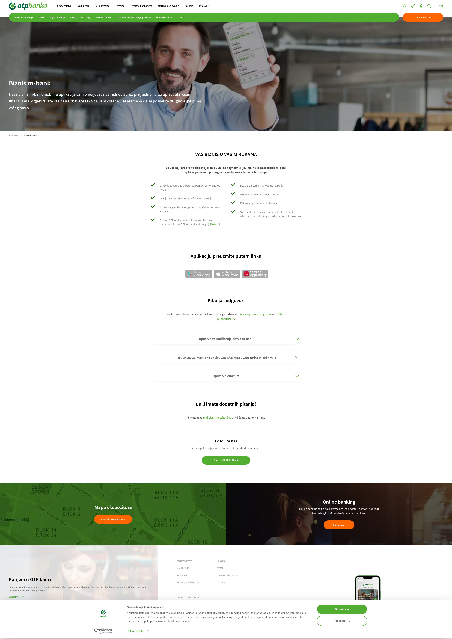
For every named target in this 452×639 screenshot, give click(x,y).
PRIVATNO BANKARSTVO (189, 582)
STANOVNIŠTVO (184, 561)
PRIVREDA (182, 575)
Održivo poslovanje (168, 5)
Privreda (119, 5)
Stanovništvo (64, 5)
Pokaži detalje (135, 630)
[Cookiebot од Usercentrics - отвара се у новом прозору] (103, 631)
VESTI (220, 568)
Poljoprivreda (102, 5)
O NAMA (221, 561)
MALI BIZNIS (183, 568)
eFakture (214, 224)
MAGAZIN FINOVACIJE (228, 575)
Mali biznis (83, 5)
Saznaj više (339, 524)
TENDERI (221, 582)
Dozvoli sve (342, 609)
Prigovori (204, 5)
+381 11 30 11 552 (229, 460)
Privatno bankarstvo (141, 5)
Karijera (189, 5)
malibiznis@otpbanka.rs (218, 417)
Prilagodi (340, 620)
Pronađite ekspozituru (113, 519)
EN (441, 5)
